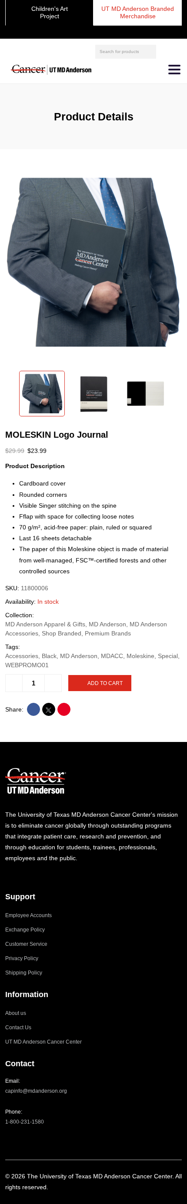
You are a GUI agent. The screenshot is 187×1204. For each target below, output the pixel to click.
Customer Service (26, 944)
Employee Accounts (28, 915)
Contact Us (18, 1027)
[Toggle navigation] (174, 69)
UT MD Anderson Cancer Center (43, 1042)
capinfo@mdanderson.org (36, 1091)
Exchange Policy (25, 930)
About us (15, 1013)
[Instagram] (7, 874)
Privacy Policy (21, 958)
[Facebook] (19, 874)
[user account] (164, 51)
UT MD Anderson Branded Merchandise (137, 12)
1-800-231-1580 (24, 1122)
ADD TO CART (105, 683)
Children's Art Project (49, 12)
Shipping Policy (23, 973)
